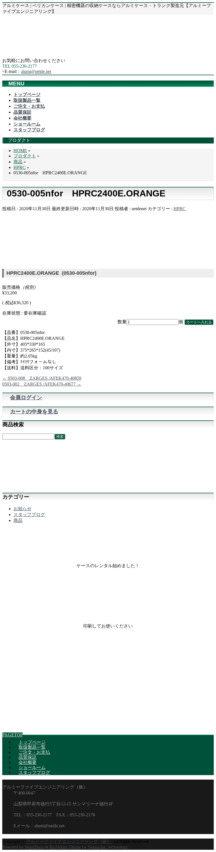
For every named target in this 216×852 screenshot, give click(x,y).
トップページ (32, 742)
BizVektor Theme (65, 847)
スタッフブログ (29, 514)
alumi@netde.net (36, 71)
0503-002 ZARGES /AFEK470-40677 (41, 384)
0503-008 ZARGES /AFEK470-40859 (41, 378)
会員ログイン (26, 397)
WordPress (34, 847)
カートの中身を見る (34, 411)
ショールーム (32, 767)
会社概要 (28, 762)
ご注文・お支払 (34, 752)
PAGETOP (12, 734)
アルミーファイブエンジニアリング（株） (68, 841)
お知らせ (23, 508)
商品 (18, 520)
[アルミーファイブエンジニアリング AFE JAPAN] (44, 55)
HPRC (180, 208)
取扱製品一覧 (32, 747)
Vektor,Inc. (97, 847)
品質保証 (28, 757)
